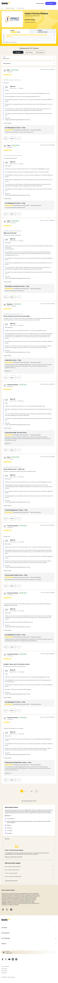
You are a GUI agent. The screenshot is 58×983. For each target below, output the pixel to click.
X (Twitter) (9, 830)
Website (9, 825)
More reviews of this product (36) (21, 764)
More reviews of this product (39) (21, 512)
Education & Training (10, 8)
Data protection (4, 970)
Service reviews (29, 52)
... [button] (28, 791)
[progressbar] (6, 37)
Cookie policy (4, 972)
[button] (29, 58)
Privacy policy (4, 968)
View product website (36, 129)
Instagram (9, 833)
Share (11, 138)
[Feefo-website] (6, 3)
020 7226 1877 (11, 818)
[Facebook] (2, 959)
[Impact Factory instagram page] (11, 910)
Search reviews (40, 3)
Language (8, 951)
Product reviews (40, 52)
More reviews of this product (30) (21, 434)
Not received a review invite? (29, 800)
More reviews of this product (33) (21, 577)
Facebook (9, 828)
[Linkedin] (13, 959)
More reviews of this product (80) (21, 362)
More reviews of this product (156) (21, 129)
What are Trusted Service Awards (13, 856)
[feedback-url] (7, 74)
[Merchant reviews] (12, 19)
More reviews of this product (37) (21, 288)
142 (31, 791)
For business (50, 3)
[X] (6, 959)
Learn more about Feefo (11, 880)
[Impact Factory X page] (7, 910)
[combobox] (29, 58)
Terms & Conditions (5, 966)
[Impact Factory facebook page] (3, 910)
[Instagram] (16, 959)
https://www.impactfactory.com (32, 15)
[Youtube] (9, 959)
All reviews (18, 52)
